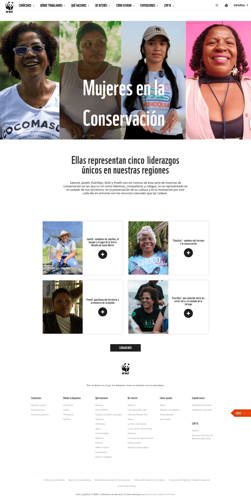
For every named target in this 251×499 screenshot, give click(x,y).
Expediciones (148, 5)
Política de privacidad (54, 480)
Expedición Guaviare (202, 409)
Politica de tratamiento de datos (149, 480)
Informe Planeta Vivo (138, 414)
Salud (130, 419)
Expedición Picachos (202, 405)
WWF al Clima (102, 447)
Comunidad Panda (127, 486)
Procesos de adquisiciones (140, 438)
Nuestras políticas (40, 414)
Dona (162, 405)
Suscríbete (165, 419)
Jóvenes (99, 442)
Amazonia (68, 405)
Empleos (132, 433)
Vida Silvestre (102, 409)
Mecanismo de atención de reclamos (112, 480)
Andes (66, 409)
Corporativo (101, 452)
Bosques (99, 405)
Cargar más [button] (125, 347)
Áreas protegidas (103, 456)
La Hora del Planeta (137, 423)
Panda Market (166, 414)
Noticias (132, 405)
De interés (101, 5)
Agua (97, 428)
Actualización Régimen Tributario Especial (189, 480)
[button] (102, 254)
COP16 (168, 5)
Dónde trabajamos (51, 5)
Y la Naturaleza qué (137, 409)
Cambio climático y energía (108, 414)
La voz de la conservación (140, 428)
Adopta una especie (169, 409)
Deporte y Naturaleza (138, 447)
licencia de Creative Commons (160, 494)
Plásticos (99, 438)
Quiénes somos (38, 405)
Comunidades (102, 433)
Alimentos (100, 423)
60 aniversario (38, 409)
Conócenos (25, 5)
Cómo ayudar (124, 5)
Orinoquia (68, 414)
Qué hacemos (79, 5)
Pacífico (67, 419)
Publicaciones (134, 442)
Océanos (99, 419)
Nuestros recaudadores (79, 480)
